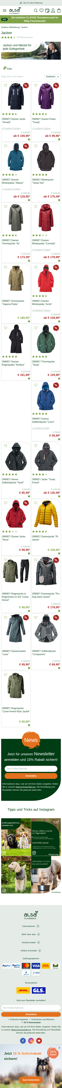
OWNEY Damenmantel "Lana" (14, 653)
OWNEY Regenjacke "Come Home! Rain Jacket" (16, 710)
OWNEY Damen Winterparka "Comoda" (44, 242)
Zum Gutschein (31, 1074)
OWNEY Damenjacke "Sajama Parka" (13, 302)
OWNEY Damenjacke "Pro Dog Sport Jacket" (45, 595)
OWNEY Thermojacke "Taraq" (43, 363)
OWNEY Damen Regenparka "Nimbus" (13, 363)
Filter (8, 68)
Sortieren (50, 76)
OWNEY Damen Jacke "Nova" (13, 538)
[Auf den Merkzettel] (5, 85)
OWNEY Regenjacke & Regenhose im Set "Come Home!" (15, 596)
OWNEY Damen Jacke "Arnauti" (13, 120)
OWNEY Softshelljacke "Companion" (44, 653)
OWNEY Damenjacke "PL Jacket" (45, 538)
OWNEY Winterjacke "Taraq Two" (42, 181)
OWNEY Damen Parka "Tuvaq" (44, 120)
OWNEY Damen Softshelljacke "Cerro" (43, 420)
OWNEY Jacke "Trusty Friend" (43, 481)
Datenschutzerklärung (26, 787)
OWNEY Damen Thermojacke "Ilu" (11, 242)
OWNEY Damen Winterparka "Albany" (13, 181)
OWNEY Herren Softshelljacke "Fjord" (13, 481)
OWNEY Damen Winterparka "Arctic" (42, 302)
